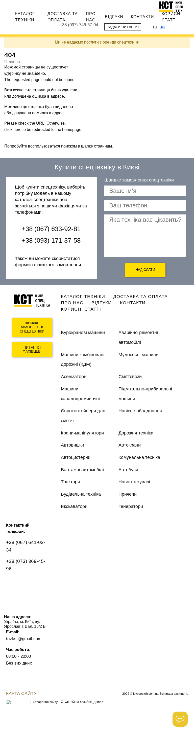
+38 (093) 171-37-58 (51, 240)
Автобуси (128, 469)
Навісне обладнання (140, 410)
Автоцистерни (75, 457)
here (17, 129)
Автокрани (129, 445)
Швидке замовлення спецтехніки (32, 327)
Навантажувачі (134, 481)
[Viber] (28, 584)
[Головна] (173, 6)
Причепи (127, 494)
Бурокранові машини (83, 332)
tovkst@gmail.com (23, 638)
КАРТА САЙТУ (21, 693)
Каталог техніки (25, 16)
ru (155, 26)
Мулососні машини (138, 354)
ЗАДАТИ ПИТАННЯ (123, 27)
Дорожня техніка (135, 432)
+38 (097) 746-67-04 (79, 24)
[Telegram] (13, 597)
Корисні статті (172, 16)
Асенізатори (73, 376)
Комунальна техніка (139, 457)
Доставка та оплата (62, 16)
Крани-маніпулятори (82, 432)
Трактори (70, 481)
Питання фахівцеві (32, 349)
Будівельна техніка (81, 494)
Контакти (142, 16)
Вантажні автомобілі (82, 469)
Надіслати (145, 270)
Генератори (130, 506)
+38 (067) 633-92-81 (51, 229)
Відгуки (114, 16)
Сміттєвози (130, 376)
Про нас (90, 16)
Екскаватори (74, 506)
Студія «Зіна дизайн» (76, 702)
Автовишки (72, 445)
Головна (12, 62)
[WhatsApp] (13, 584)
